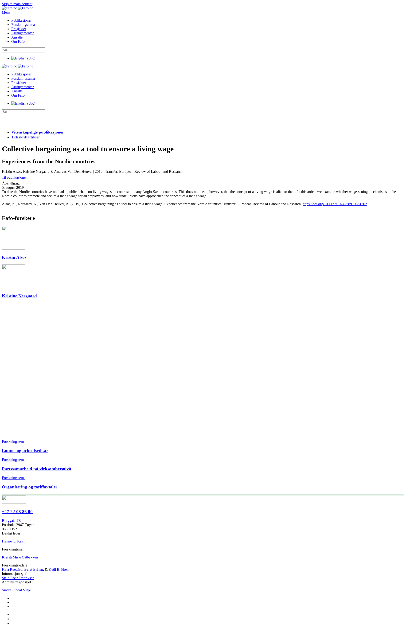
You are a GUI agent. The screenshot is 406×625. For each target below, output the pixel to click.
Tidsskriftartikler (25, 137)
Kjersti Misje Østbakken (20, 557)
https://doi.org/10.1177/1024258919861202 (335, 204)
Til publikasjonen (14, 177)
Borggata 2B (11, 521)
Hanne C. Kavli (13, 541)
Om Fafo (18, 41)
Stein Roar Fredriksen (18, 578)
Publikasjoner (21, 20)
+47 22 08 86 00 (17, 511)
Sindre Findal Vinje (16, 590)
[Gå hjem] (17, 8)
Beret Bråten (33, 569)
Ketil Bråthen (59, 569)
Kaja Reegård (12, 569)
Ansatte (17, 37)
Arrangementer (22, 33)
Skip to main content (17, 4)
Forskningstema (23, 25)
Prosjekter (18, 29)
